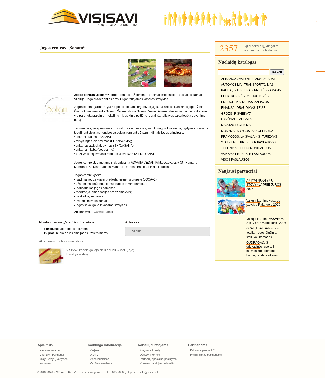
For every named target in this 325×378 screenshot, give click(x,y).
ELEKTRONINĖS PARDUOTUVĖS (245, 96)
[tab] (167, 231)
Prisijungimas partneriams (206, 354)
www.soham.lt (103, 212)
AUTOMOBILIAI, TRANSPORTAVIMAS (247, 84)
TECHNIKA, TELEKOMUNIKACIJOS (246, 148)
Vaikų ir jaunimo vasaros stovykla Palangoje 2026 (263, 203)
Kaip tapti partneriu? (202, 350)
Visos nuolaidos (99, 359)
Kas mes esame (50, 350)
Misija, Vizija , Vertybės (54, 359)
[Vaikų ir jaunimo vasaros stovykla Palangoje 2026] (231, 214)
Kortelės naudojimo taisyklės (157, 363)
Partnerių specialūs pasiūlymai (158, 359)
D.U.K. (94, 354)
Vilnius (136, 231)
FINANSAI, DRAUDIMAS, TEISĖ (243, 108)
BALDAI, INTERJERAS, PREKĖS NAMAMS (251, 90)
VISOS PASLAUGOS (235, 159)
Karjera (94, 350)
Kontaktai (45, 363)
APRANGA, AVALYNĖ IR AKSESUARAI (248, 79)
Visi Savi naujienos (101, 363)
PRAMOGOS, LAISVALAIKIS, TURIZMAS (249, 136)
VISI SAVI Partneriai (52, 354)
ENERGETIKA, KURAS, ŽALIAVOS (245, 102)
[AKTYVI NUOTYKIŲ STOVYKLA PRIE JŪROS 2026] (231, 196)
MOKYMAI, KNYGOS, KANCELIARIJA (247, 131)
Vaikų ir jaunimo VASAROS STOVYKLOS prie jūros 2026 (266, 221)
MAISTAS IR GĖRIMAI (236, 125)
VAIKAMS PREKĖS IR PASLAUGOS (246, 154)
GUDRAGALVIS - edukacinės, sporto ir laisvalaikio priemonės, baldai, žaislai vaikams (262, 249)
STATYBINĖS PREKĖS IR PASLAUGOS (248, 142)
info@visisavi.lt (149, 372)
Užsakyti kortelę (77, 254)
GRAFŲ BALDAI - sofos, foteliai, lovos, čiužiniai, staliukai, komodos (262, 233)
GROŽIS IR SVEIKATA (236, 113)
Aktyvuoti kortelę (150, 350)
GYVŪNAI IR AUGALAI (236, 119)
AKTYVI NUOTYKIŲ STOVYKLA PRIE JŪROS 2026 (263, 185)
